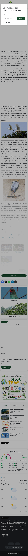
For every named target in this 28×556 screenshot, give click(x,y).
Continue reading (6, 22)
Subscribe (21, 18)
